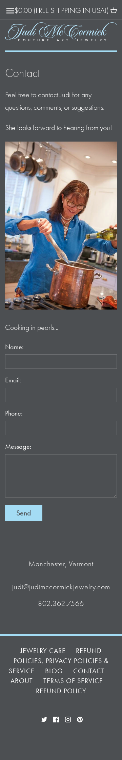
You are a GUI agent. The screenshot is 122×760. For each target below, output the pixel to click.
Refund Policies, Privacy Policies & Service (58, 661)
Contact (89, 671)
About (22, 681)
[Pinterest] (80, 719)
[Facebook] (56, 719)
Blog (54, 671)
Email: (13, 380)
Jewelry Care (43, 651)
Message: (18, 446)
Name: (14, 347)
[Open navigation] (10, 11)
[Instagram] (68, 719)
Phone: (14, 413)
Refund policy (61, 691)
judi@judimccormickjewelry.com (61, 587)
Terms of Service (73, 681)
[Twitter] (44, 719)
